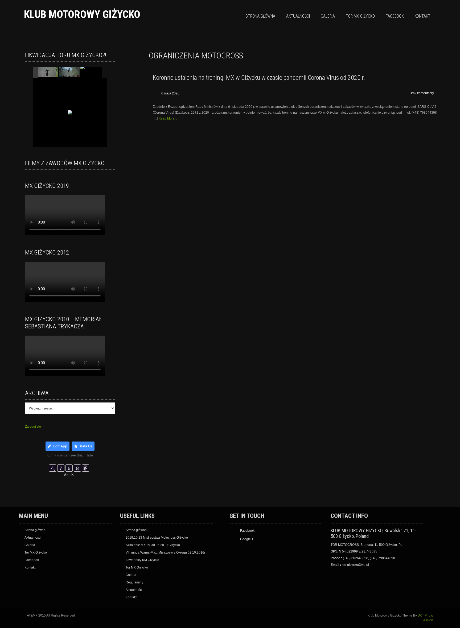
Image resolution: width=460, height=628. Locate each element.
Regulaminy (134, 582)
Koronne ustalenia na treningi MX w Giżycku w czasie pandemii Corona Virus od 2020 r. (259, 77)
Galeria (328, 16)
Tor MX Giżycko (360, 16)
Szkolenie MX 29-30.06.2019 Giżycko (153, 545)
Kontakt (422, 16)
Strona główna (260, 16)
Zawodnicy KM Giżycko (142, 560)
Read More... (167, 118)
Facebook (395, 16)
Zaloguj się (33, 426)
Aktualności (298, 16)
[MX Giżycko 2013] (47, 72)
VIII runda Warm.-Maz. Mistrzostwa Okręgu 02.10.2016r (165, 552)
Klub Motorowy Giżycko (82, 14)
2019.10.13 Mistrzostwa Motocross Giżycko (157, 537)
